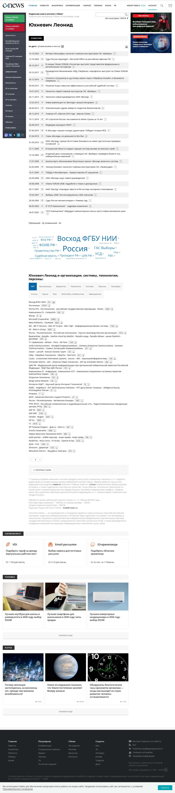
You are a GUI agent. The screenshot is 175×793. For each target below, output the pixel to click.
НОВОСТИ (44, 6)
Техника (42, 756)
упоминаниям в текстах (49, 46)
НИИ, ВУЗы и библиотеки (72, 294)
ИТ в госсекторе (11, 88)
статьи (92, 484)
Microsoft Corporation (39, 319)
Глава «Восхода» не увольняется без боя (65, 136)
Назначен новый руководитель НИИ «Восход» (67, 97)
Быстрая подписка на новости (147, 741)
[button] (162, 6)
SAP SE (32, 410)
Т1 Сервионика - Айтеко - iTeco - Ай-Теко (48, 342)
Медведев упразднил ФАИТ (59, 125)
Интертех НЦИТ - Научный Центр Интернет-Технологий (55, 384)
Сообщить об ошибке (143, 752)
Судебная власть (46, 255)
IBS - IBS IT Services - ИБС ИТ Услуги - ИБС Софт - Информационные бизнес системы (68, 326)
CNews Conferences (45, 237)
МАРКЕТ (87, 6)
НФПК (34, 240)
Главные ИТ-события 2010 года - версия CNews (68, 113)
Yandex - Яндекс (36, 416)
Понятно (165, 787)
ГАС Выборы (104, 247)
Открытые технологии (39, 377)
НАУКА (108, 6)
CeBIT (57, 259)
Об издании (74, 745)
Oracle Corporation (37, 430)
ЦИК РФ (87, 255)
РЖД (115, 243)
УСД (98, 253)
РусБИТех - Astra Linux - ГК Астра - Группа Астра (51, 440)
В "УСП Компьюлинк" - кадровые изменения (67, 206)
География (115, 286)
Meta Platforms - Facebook (41, 322)
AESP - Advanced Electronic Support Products (49, 397)
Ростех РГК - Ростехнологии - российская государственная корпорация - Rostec (66, 309)
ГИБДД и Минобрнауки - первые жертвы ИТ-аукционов (72, 172)
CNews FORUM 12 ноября (11, 18)
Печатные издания (47, 764)
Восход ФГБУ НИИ (87, 238)
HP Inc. (32, 420)
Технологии (76, 286)
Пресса (45, 294)
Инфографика (10, 128)
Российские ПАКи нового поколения (12, 65)
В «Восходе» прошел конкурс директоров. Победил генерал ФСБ (76, 130)
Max (97, 745)
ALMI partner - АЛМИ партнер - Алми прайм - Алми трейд (56, 437)
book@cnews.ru (70, 507)
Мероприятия (95, 294)
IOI (33, 238)
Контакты (73, 756)
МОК (34, 245)
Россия (75, 248)
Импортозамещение (13, 77)
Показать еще (65, 635)
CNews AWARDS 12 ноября (12, 27)
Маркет (41, 753)
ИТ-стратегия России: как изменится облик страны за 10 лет (74, 119)
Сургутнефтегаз (104, 243)
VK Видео (100, 753)
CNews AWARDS (35, 258)
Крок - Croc (34, 444)
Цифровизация (11, 72)
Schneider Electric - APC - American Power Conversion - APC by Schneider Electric (66, 362)
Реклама (72, 749)
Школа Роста (10, 35)
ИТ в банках (9, 94)
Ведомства (61, 286)
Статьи (34, 294)
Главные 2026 (13, 57)
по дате (32, 46)
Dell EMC (33, 413)
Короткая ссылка (43, 470)
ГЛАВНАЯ (33, 6)
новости (57, 484)
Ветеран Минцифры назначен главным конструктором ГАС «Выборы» (79, 53)
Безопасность (10, 83)
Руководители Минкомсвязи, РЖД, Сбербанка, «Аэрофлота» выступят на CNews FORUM (87, 71)
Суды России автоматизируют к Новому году (67, 200)
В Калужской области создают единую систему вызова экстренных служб (80, 148)
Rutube (99, 756)
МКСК (33, 243)
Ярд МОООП (99, 258)
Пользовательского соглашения (18, 789)
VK (97, 749)
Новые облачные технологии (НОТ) (45, 434)
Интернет (9, 111)
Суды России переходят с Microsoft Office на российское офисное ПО (78, 59)
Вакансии (73, 753)
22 (54, 302)
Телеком (8, 105)
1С (30, 423)
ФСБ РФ (46, 240)
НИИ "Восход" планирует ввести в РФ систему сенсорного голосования (79, 189)
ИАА (55, 294)
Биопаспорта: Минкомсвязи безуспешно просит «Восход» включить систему (82, 161)
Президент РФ (69, 255)
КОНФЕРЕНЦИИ (73, 6)
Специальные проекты (49, 749)
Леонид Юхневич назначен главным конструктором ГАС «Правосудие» (79, 167)
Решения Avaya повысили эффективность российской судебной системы (80, 85)
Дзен (98, 764)
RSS (134, 745)
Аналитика (57, 6)
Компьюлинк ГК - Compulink (42, 312)
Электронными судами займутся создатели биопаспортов (73, 108)
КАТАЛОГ (152, 6)
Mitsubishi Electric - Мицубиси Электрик (48, 451)
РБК (110, 255)
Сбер (115, 252)
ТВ (115, 6)
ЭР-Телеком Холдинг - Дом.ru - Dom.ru (47, 427)
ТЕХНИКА (98, 6)
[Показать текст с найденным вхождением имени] (62, 46)
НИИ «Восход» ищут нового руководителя (65, 178)
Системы (90, 286)
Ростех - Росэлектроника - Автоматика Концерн (51, 400)
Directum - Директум (38, 447)
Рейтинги (9, 122)
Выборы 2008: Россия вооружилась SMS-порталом (69, 195)
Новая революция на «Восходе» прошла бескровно (70, 102)
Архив (11, 760)
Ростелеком (34, 305)
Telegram (100, 760)
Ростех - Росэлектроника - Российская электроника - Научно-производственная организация (73, 332)
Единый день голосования (75, 258)
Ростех (47, 258)
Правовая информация (143, 756)
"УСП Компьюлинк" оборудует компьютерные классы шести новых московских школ (86, 211)
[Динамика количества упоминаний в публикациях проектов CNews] (127, 47)
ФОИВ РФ (47, 245)
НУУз (34, 248)
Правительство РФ (46, 250)
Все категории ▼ (117, 18)
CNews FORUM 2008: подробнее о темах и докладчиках (71, 183)
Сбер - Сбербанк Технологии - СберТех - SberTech (52, 355)
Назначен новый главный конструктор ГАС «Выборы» (71, 91)
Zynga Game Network (38, 380)
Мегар (32, 315)
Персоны (102, 286)
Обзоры (12, 756)
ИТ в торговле (10, 100)
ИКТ (32, 286)
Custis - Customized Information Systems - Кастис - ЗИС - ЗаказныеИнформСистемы (68, 358)
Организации (45, 286)
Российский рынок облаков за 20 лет (12, 42)
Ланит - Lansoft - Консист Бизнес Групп (47, 351)
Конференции (45, 745)
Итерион (33, 393)
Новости (12, 745)
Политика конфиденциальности (148, 748)
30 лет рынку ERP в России (11, 50)
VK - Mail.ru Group (37, 329)
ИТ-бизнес (9, 116)
